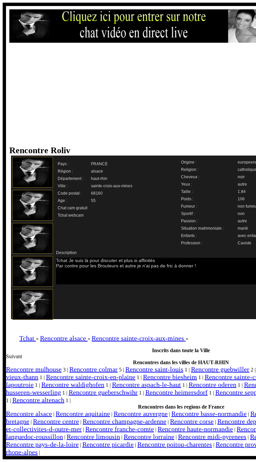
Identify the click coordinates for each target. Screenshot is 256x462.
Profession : (191, 243)
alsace (97, 171)
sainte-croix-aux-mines (111, 186)
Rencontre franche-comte (119, 429)
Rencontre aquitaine (83, 413)
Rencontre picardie (108, 444)
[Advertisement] (134, 94)
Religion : (189, 169)
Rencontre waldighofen (72, 384)
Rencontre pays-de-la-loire (42, 444)
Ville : (63, 186)
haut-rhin (99, 178)
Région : (65, 171)
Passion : (189, 221)
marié (243, 228)
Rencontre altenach (38, 400)
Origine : (188, 162)
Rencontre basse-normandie (209, 413)
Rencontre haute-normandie (195, 429)
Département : (70, 178)
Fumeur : (189, 206)
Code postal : (70, 193)
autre (242, 184)
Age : (62, 200)
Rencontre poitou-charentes (174, 444)
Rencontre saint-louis (154, 369)
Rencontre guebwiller (220, 369)
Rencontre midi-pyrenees (212, 436)
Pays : (63, 164)
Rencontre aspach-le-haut (146, 384)
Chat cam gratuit (72, 208)
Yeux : (186, 184)
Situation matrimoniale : (202, 228)
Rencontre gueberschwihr (103, 392)
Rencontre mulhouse (34, 369)
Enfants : (189, 235)
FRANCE (99, 164)
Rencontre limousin (93, 436)
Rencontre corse (192, 421)
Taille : (187, 191)
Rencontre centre (56, 421)
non (241, 213)
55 (93, 200)
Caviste (244, 243)
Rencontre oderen (212, 384)
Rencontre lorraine (149, 436)
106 (241, 199)
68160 (97, 193)
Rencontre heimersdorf (176, 392)
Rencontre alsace (29, 413)
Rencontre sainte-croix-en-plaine (90, 377)
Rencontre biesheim (170, 377)
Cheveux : (190, 177)
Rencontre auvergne (141, 413)
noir (241, 177)
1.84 (242, 191)
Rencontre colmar (93, 369)
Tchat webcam (71, 215)
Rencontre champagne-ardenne (124, 421)
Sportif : (188, 213)
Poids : (187, 199)
